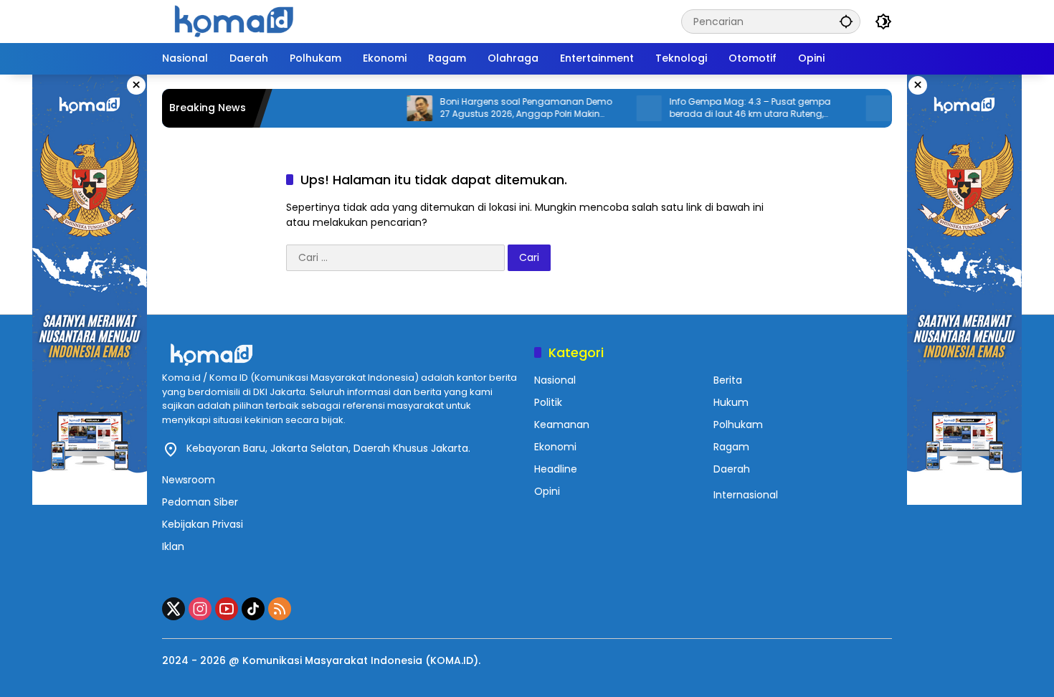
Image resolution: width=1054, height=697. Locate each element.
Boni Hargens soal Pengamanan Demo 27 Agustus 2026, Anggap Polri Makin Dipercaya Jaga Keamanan (507, 108)
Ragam (731, 447)
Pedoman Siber (200, 502)
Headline (555, 469)
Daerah (731, 469)
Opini (547, 491)
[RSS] (279, 608)
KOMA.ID (451, 660)
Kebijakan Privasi (202, 524)
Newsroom (188, 480)
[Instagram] (200, 608)
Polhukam (738, 424)
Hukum (731, 402)
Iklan (173, 546)
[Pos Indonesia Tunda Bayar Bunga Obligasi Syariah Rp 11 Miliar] (860, 108)
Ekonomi (555, 447)
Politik (548, 402)
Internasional (745, 495)
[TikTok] (253, 608)
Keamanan (561, 424)
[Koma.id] (233, 21)
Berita (727, 380)
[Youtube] (226, 608)
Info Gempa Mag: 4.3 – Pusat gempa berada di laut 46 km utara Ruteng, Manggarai (731, 108)
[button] (846, 21)
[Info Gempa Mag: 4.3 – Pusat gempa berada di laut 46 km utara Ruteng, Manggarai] (630, 108)
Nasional (555, 380)
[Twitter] (173, 608)
